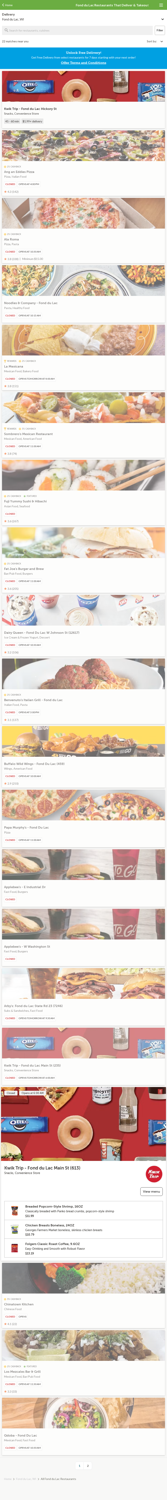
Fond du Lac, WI (26, 1479)
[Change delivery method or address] (163, 18)
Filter (160, 30)
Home (8, 1479)
